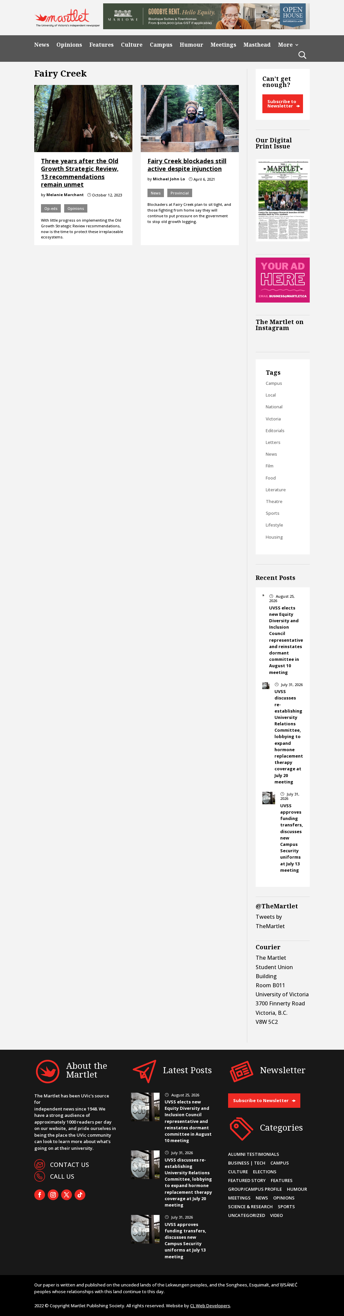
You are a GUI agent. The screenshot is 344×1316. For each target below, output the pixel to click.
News (41, 44)
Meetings (223, 44)
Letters (273, 442)
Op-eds (50, 208)
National (274, 407)
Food (271, 478)
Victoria (273, 419)
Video (276, 1215)
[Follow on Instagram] (53, 1194)
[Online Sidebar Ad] (282, 300)
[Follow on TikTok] (80, 1194)
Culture (131, 44)
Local (271, 395)
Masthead (257, 44)
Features (101, 44)
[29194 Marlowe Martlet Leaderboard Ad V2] (206, 27)
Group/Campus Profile (255, 1189)
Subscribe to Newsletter (281, 103)
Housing (274, 537)
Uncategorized (246, 1215)
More (285, 44)
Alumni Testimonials (253, 1154)
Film (269, 466)
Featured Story (247, 1180)
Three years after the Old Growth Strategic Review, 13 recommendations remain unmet (80, 172)
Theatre (274, 501)
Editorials (275, 430)
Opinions (69, 44)
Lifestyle (274, 525)
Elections (264, 1172)
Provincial (180, 192)
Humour (191, 44)
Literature (276, 490)
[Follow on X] (66, 1194)
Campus (161, 44)
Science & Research (250, 1207)
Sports (273, 513)
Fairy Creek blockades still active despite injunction (186, 165)
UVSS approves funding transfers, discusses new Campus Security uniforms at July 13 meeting (185, 1240)
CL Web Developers (210, 1306)
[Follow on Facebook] (39, 1194)
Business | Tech (246, 1163)
